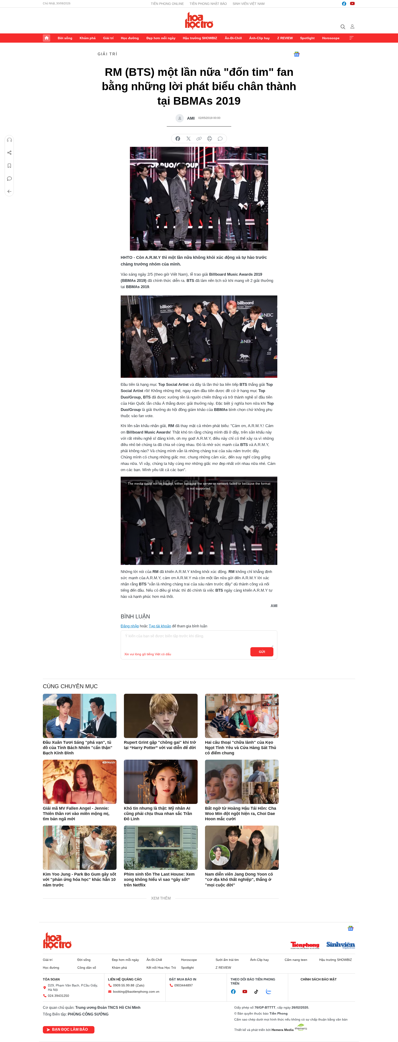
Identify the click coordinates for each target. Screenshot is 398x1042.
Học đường (130, 38)
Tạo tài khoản (160, 626)
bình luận (220, 138)
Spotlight (307, 38)
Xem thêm (351, 38)
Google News (296, 54)
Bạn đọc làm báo (70, 1029)
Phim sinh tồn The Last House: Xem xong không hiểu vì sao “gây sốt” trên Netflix (159, 879)
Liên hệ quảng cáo (125, 979)
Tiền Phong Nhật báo (208, 4)
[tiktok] (259, 992)
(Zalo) (140, 985)
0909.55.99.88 (123, 985)
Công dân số (86, 967)
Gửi (262, 652)
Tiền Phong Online (167, 4)
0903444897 (183, 985)
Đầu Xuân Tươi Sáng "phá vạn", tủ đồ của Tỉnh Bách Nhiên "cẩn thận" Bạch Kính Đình (77, 748)
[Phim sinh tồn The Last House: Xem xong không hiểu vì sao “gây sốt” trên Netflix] (161, 848)
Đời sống (65, 38)
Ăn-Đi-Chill (233, 38)
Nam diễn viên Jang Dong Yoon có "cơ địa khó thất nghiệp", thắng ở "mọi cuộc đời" (239, 879)
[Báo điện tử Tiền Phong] (305, 946)
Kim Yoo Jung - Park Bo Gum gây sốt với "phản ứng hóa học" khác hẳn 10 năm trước (79, 879)
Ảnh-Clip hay (259, 38)
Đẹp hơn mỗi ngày (161, 38)
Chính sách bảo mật (319, 979)
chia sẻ (177, 138)
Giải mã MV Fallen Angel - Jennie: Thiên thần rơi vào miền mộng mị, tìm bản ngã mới (76, 813)
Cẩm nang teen (296, 960)
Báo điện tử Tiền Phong (199, 20)
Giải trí (108, 38)
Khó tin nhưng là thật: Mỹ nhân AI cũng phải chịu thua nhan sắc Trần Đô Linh (158, 813)
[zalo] (271, 992)
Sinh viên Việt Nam (249, 4)
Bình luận (9, 178)
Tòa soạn (51, 979)
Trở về (9, 191)
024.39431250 (58, 996)
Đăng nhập (130, 626)
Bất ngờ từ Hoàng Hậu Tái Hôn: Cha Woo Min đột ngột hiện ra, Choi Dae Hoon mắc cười (240, 813)
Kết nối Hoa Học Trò (161, 967)
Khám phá (88, 38)
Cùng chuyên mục (70, 686)
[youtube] (352, 3)
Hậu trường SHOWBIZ (200, 38)
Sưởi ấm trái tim (227, 960)
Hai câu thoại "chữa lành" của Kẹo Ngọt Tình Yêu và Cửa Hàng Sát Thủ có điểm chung (240, 748)
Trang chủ (46, 38)
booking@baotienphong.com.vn (136, 991)
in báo (209, 138)
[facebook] (344, 3)
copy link (199, 138)
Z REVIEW (285, 38)
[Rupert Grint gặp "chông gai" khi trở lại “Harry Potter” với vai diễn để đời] (161, 716)
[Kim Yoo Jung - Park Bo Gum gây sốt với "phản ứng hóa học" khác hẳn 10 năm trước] (80, 848)
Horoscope (330, 38)
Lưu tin (9, 165)
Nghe (9, 140)
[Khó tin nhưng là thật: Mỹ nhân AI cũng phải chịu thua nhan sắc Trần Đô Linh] (161, 782)
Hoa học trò (57, 941)
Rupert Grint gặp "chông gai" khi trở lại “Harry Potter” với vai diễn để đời (160, 745)
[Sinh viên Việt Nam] (341, 946)
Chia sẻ (9, 152)
